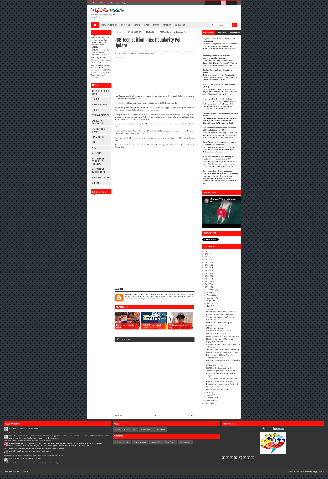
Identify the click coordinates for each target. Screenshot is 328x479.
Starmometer (185, 442)
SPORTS (156, 25)
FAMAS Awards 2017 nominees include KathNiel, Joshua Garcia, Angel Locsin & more (29, 455)
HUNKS (95, 142)
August (210, 301)
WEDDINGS (96, 182)
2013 (207, 273)
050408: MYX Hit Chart (214, 365)
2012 (207, 276)
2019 (207, 257)
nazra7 (10, 436)
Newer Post (119, 415)
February (210, 398)
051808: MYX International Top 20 (219, 323)
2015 (207, 268)
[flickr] (218, 3)
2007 (207, 403)
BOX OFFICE (96, 110)
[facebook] (207, 3)
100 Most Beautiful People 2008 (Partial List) (222, 378)
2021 (207, 251)
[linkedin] (228, 3)
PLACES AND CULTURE (100, 177)
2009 (207, 284)
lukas (10, 428)
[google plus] (234, 3)
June (209, 306)
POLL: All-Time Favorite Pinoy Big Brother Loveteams (100, 52)
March (209, 395)
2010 (207, 281)
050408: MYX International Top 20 (219, 368)
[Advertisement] (154, 77)
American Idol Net (122, 442)
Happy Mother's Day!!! (214, 342)
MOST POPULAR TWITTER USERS (98, 171)
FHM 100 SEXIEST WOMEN (99, 130)
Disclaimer (160, 429)
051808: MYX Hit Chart (214, 320)
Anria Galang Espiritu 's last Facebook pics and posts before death (23, 440)
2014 (207, 270)
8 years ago (32, 432)
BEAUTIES (95, 99)
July (209, 303)
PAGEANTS (167, 25)
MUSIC (146, 25)
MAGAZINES (96, 153)
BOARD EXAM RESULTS (101, 104)
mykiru (11, 458)
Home (95, 3)
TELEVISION (125, 25)
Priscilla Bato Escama (16, 443)
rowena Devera (14, 451)
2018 (207, 259)
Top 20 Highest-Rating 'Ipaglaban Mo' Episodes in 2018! (101, 60)
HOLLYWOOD (180, 25)
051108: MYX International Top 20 (218, 331)
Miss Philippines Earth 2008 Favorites (220, 339)
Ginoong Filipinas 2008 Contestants (219, 314)
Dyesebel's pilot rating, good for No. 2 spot (222, 384)
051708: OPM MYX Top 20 (216, 325)
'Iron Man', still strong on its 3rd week (220, 317)
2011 (207, 279)
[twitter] (212, 3)
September (211, 298)
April (209, 392)
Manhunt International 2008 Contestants (221, 312)
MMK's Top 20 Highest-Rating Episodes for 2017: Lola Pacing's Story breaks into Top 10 (30, 448)
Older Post (190, 415)
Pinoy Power (170, 442)
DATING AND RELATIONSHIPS (98, 122)
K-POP (94, 147)
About (102, 3)
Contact (111, 3)
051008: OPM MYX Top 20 (216, 334)
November (211, 292)
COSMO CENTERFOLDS (100, 115)
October (210, 295)
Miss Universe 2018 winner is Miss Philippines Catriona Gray (101, 67)
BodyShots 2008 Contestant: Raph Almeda (222, 352)
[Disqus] (154, 378)
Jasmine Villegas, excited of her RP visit (221, 371)
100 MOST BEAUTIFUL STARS (100, 92)
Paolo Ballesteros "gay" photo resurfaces (16, 432)
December (211, 290)
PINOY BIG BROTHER (109, 25)
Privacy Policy (146, 429)
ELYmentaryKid (140, 442)
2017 (207, 262)
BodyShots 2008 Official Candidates (219, 381)
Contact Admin (130, 429)
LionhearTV (155, 442)
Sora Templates (301, 472)
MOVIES (137, 25)
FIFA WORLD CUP (98, 137)
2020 (207, 254)
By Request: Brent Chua (215, 387)
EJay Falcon (149, 115)
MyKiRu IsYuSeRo (23, 472)
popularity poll (160, 96)
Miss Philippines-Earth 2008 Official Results (222, 336)
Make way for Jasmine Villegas (217, 389)
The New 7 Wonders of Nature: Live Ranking (222, 350)
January (210, 400)
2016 (207, 265)
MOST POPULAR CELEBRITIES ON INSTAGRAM (98, 161)
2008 (207, 287)
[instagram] (223, 3)
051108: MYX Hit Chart (214, 328)
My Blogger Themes (317, 472)
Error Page (121, 3)
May (209, 309)
